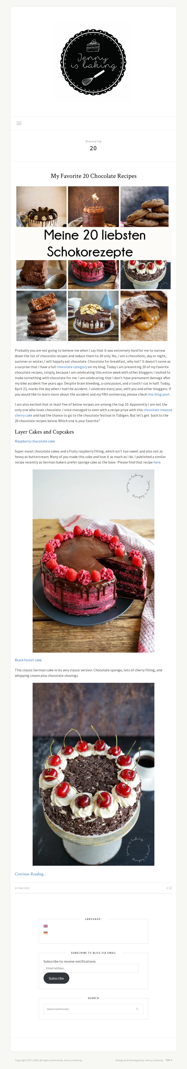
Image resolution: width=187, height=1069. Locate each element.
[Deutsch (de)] (46, 933)
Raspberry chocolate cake (35, 441)
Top (168, 1060)
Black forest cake (28, 660)
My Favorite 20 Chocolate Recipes (94, 176)
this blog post (159, 394)
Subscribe (56, 978)
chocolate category (72, 366)
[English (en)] (46, 926)
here (157, 462)
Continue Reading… (30, 874)
